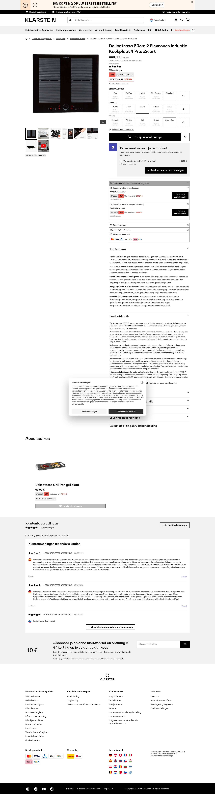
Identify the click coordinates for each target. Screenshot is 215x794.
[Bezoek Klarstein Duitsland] (110, 755)
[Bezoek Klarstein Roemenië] (120, 766)
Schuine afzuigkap (34, 712)
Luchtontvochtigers (34, 704)
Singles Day (72, 700)
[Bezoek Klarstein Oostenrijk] (115, 755)
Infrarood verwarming (35, 716)
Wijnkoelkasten (32, 696)
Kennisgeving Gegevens (162, 704)
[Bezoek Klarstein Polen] (110, 766)
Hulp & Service (116, 696)
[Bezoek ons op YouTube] (43, 789)
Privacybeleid (168, 754)
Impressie (108, 788)
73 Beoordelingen (115, 70)
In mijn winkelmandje (147, 137)
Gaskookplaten (32, 740)
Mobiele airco (31, 700)
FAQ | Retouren (116, 704)
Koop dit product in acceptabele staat (128, 204)
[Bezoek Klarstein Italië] (130, 755)
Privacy (69, 788)
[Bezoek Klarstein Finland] (130, 766)
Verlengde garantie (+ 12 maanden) (139, 161)
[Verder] (193, 30)
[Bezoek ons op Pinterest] (51, 789)
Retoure (112, 708)
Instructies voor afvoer (161, 700)
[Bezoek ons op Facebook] (35, 789)
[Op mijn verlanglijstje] (186, 137)
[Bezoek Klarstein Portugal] (120, 772)
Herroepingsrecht (117, 716)
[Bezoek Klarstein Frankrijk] (125, 755)
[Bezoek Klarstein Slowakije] (120, 760)
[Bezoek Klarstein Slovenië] (125, 772)
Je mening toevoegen (176, 525)
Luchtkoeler (30, 728)
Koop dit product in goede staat (125, 188)
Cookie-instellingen (159, 708)
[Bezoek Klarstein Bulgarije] (125, 766)
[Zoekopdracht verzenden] (70, 20)
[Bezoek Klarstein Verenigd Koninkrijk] (115, 760)
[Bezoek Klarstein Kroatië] (115, 766)
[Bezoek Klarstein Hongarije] (130, 760)
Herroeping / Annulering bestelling (125, 712)
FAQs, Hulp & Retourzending (178, 12)
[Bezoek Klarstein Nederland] (115, 772)
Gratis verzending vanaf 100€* (68, 12)
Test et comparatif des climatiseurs (83, 704)
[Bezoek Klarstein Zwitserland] (120, 755)
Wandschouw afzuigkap (36, 732)
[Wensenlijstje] (181, 20)
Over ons (155, 696)
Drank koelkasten (33, 724)
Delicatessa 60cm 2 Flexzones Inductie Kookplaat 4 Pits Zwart (113, 39)
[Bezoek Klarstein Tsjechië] (125, 760)
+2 (183, 95)
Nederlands (159, 20)
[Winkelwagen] (188, 20)
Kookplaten (60, 39)
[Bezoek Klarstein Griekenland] (130, 772)
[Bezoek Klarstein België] (110, 772)
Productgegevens (114, 63)
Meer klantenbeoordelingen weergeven (111, 627)
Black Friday (73, 696)
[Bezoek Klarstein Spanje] (110, 760)
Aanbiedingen (182, 30)
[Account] (176, 20)
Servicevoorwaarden (158, 756)
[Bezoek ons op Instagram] (27, 789)
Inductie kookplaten (77, 39)
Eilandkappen (31, 708)
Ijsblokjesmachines (34, 720)
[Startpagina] (28, 39)
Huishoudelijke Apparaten (42, 39)
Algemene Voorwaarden (88, 788)
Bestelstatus (115, 700)
